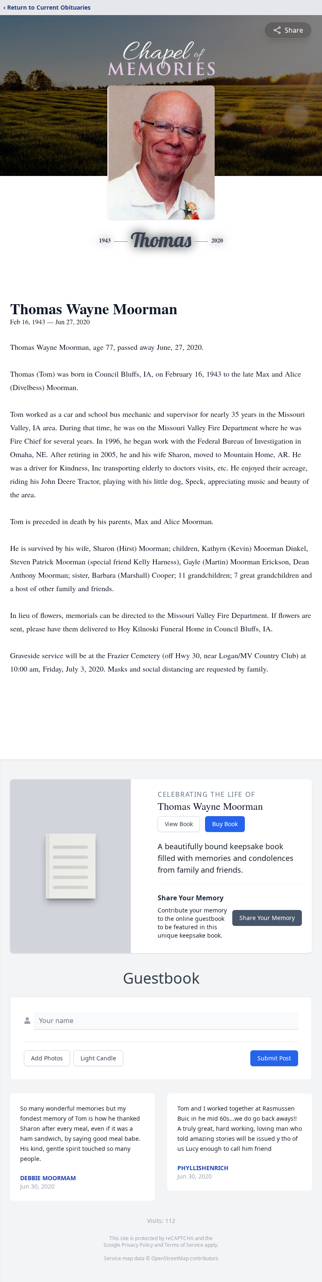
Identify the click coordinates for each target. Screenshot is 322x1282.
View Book (179, 824)
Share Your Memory (267, 918)
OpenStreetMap (170, 1258)
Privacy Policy (137, 1244)
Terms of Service (183, 1244)
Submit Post (274, 1058)
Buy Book (225, 824)
